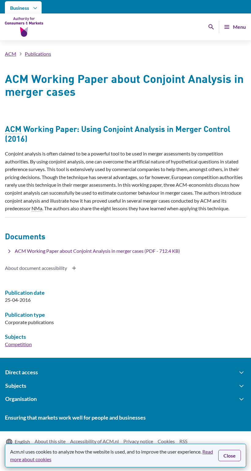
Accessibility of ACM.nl (94, 441)
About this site (50, 441)
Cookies (166, 441)
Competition (18, 344)
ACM (10, 54)
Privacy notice (138, 441)
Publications (38, 54)
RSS (183, 441)
